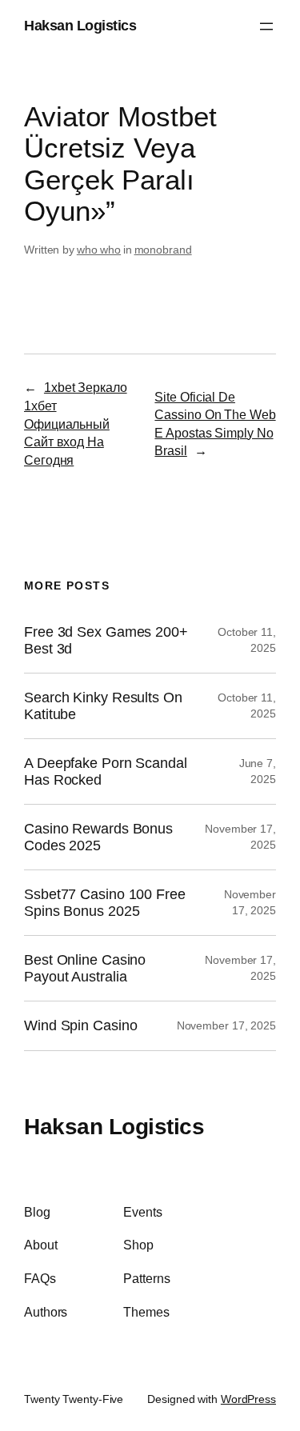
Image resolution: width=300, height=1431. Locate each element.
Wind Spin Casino (80, 1025)
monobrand (163, 249)
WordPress (248, 1399)
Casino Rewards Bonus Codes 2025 (98, 837)
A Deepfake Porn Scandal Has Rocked (105, 771)
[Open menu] (266, 26)
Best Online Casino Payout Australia (85, 968)
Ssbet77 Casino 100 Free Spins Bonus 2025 (105, 902)
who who (99, 249)
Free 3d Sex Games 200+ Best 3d (106, 640)
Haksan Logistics (80, 26)
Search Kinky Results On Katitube (103, 705)
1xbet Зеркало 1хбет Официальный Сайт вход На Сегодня (75, 423)
